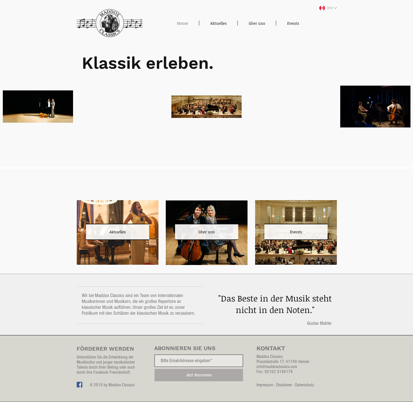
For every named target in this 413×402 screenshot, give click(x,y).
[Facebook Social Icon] (79, 384)
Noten (298, 310)
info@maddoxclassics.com (277, 366)
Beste (247, 298)
